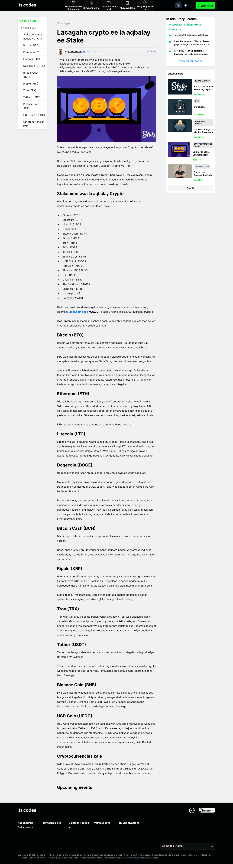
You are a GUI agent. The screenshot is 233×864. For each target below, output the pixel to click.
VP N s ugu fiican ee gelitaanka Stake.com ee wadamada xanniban (191, 52)
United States (174, 845)
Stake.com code (78, 311)
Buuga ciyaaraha (129, 822)
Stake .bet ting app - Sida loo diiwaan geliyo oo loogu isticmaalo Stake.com (192, 43)
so (189, 5)
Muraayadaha (102, 822)
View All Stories (190, 60)
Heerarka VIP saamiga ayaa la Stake (191, 35)
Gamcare (132, 858)
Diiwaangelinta (52, 822)
